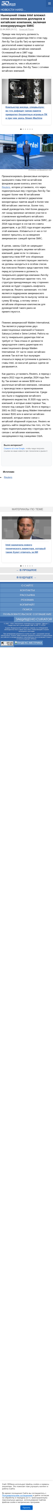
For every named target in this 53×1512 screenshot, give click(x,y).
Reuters (6, 187)
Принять (26, 1508)
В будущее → (26, 577)
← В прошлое (26, 570)
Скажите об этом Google (14, 448)
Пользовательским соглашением (17, 1495)
